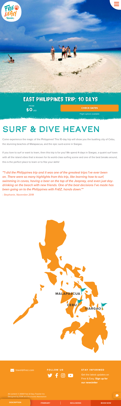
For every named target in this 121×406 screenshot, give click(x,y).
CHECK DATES (89, 108)
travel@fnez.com (24, 370)
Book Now (106, 403)
